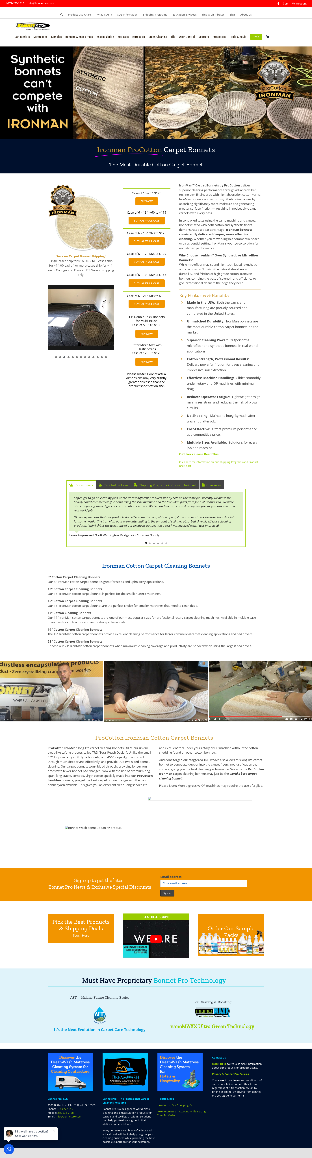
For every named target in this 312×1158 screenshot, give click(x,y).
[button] (61, 14)
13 (106, 357)
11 (98, 357)
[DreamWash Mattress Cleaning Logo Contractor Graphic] (70, 1054)
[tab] (81, 484)
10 (93, 357)
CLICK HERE (219, 1064)
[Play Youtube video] (156, 939)
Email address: (171, 877)
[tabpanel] (156, 518)
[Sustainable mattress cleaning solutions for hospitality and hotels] (180, 1054)
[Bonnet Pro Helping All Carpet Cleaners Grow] (32, 24)
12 (102, 357)
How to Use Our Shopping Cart (175, 1105)
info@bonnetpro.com (41, 3)
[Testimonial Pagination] (146, 543)
